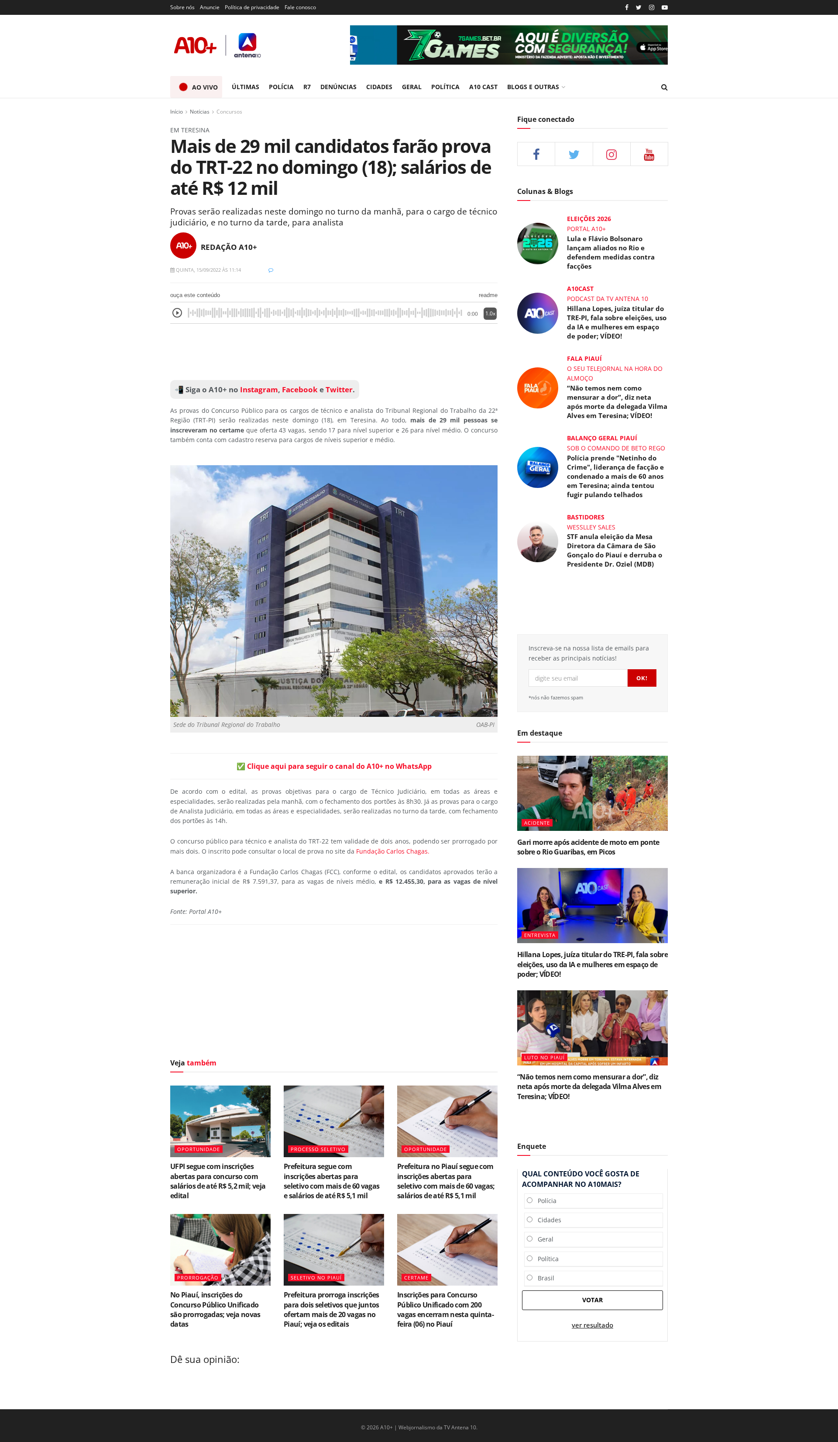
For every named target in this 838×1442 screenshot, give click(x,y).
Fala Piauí (584, 358)
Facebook (300, 389)
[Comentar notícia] (270, 269)
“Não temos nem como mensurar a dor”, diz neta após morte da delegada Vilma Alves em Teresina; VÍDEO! (617, 402)
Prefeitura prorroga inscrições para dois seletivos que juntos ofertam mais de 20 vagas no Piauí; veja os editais (331, 1309)
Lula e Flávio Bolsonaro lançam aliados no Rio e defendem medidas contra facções (611, 252)
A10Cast (580, 288)
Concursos (229, 111)
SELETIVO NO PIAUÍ (316, 1277)
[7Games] (509, 45)
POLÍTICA (445, 87)
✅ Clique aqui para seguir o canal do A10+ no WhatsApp (334, 766)
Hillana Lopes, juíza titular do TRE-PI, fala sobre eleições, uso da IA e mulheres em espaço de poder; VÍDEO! (616, 322)
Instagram (258, 389)
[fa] (649, 154)
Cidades (546, 1220)
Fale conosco (300, 7)
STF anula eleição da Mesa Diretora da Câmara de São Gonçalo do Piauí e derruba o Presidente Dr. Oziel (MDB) (614, 550)
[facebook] (536, 154)
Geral (542, 1239)
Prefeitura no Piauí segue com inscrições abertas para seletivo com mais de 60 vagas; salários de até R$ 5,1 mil (446, 1181)
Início (176, 111)
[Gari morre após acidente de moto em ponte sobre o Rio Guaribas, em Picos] (592, 793)
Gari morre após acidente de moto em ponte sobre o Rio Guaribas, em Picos (588, 847)
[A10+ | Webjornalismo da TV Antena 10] (218, 45)
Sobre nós (182, 7)
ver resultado (592, 1325)
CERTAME (416, 1277)
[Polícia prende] (537, 466)
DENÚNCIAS (338, 87)
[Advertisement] (334, 352)
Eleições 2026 (589, 218)
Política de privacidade (252, 7)
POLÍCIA (281, 87)
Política (545, 1259)
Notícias (200, 111)
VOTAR (592, 1300)
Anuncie (210, 7)
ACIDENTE (537, 823)
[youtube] (665, 7)
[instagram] (651, 7)
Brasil (543, 1278)
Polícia (544, 1200)
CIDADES (379, 87)
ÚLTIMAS (245, 87)
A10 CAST (483, 87)
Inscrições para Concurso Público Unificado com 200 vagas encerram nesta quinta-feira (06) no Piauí (445, 1309)
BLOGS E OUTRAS (533, 87)
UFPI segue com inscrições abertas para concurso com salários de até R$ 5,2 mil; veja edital (218, 1181)
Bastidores (585, 517)
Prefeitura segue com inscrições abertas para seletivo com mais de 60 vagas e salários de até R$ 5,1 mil (331, 1181)
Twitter (339, 389)
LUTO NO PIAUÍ (544, 1057)
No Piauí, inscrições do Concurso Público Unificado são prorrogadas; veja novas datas (215, 1309)
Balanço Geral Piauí (602, 438)
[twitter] (639, 7)
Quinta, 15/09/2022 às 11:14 (208, 269)
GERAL (412, 87)
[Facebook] (626, 7)
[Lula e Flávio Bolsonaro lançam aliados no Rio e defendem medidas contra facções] (537, 243)
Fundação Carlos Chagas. (392, 851)
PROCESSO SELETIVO (318, 1149)
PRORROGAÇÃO (198, 1277)
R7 (307, 87)
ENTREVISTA (540, 935)
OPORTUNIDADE (198, 1149)
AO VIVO (205, 87)
